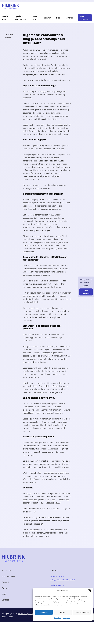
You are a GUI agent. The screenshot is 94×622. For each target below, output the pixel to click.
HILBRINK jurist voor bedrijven (31, 613)
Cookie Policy (57, 618)
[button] (89, 591)
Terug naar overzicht (9, 36)
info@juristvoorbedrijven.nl (62, 579)
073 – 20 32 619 (57, 576)
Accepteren (43, 612)
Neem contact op (84, 17)
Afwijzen (63, 612)
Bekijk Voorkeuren (81, 612)
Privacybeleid (66, 618)
